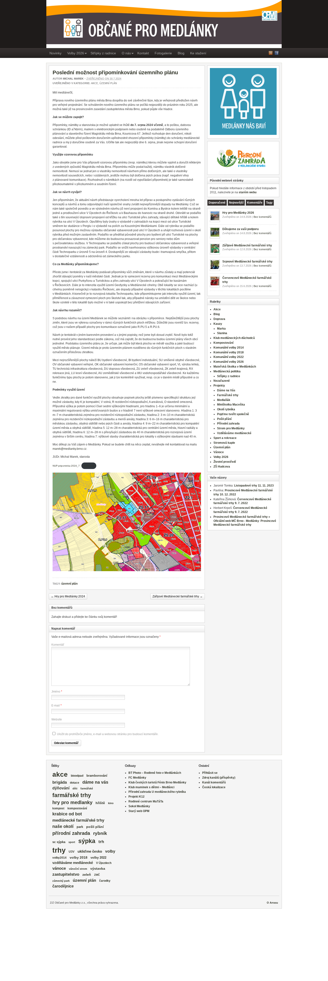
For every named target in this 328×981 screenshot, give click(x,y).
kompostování (77, 808)
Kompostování (223, 342)
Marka (221, 328)
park (80, 827)
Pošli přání (224, 419)
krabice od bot (67, 814)
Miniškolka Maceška (231, 404)
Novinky (55, 53)
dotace (74, 782)
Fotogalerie (163, 53)
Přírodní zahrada (228, 423)
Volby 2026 (75, 53)
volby (110, 851)
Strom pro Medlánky (231, 428)
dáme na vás (95, 782)
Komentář (57, 644)
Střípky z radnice (103, 53)
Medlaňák (223, 400)
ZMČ (97, 874)
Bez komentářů (262, 216)
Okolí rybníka (226, 409)
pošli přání (95, 827)
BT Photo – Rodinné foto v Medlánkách (154, 773)
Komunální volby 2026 (228, 361)
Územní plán (108, 83)
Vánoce (218, 452)
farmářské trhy (71, 795)
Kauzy (217, 323)
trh (101, 841)
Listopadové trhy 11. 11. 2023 (254, 485)
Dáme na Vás (226, 390)
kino (111, 803)
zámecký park (61, 880)
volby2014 (59, 857)
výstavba (97, 868)
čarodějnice (63, 886)
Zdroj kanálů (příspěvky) (218, 777)
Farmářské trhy (227, 395)
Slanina (222, 333)
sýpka (86, 840)
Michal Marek (73, 78)
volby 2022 (98, 857)
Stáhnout (89, 465)
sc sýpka (58, 842)
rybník (100, 833)
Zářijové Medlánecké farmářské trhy (177, 596)
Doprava (219, 319)
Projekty (219, 385)
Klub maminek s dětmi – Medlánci (151, 787)
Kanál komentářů (214, 782)
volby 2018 (78, 857)
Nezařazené (221, 380)
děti (75, 788)
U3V (71, 851)
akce (60, 774)
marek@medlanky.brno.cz (69, 448)
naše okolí (62, 826)
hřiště (100, 803)
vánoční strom (78, 868)
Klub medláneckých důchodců (234, 338)
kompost (58, 808)
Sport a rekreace (225, 438)
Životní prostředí (224, 461)
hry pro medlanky (72, 802)
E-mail (55, 705)
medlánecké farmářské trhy (78, 820)
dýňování (60, 788)
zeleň (86, 874)
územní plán (69, 583)
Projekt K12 (136, 796)
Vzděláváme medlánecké (234, 433)
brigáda (59, 782)
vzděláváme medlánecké (72, 863)
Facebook (276, 52)
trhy (59, 850)
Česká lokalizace (213, 787)
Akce (94, 83)
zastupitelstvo (65, 874)
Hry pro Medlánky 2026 (238, 212)
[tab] (217, 203)
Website (56, 719)
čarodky (104, 880)
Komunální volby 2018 (228, 352)
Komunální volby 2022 (228, 357)
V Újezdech (103, 863)
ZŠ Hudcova (221, 466)
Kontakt (143, 53)
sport (71, 842)
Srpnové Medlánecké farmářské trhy (247, 261)
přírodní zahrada (71, 833)
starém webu (247, 192)
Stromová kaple (224, 442)
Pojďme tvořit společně (233, 414)
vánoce (59, 868)
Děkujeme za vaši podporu (240, 229)
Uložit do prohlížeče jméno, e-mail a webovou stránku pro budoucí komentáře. (107, 734)
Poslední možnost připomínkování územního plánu (115, 72)
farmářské (86, 788)
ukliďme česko (90, 851)
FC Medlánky (137, 777)
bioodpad (77, 775)
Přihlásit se (210, 773)
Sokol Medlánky (139, 806)
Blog (181, 53)
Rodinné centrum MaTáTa (145, 801)
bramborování (96, 775)
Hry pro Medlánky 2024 (68, 596)
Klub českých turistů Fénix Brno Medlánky (157, 782)
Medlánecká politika (227, 371)
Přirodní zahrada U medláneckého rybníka (157, 792)
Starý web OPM (138, 811)
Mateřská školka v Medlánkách (234, 366)
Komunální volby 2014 (228, 347)
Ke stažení (198, 53)
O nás (126, 53)
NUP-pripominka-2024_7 (66, 465)
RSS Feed (270, 52)
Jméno (55, 691)
